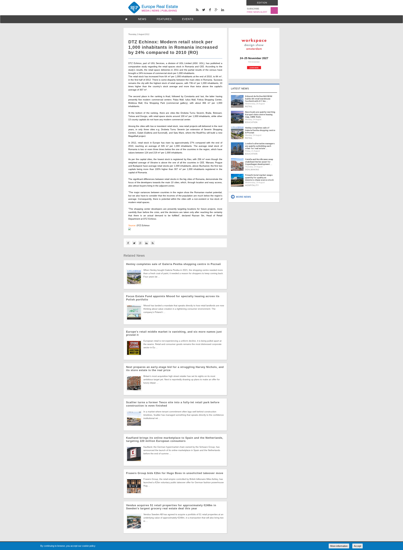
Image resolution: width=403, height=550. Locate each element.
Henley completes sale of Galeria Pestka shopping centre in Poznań (173, 264)
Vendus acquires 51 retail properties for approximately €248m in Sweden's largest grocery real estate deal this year (171, 507)
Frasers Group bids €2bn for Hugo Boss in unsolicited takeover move (174, 473)
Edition (262, 2)
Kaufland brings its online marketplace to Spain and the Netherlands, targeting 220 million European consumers (174, 439)
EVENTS (187, 19)
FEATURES (164, 19)
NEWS (142, 19)
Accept (357, 546)
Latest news (240, 88)
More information (339, 546)
